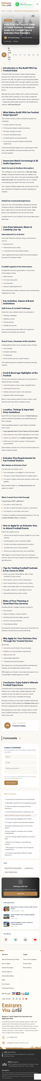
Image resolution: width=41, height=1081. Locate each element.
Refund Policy (27, 967)
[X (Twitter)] (15, 939)
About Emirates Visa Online (10, 959)
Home (3, 11)
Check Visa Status (7, 967)
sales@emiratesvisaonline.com (18, 1043)
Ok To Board (6, 984)
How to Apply (6, 963)
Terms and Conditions (30, 959)
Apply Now (20, 893)
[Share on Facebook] (20, 54)
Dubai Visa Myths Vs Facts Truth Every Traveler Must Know (22, 923)
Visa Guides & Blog (8, 976)
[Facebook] (5, 939)
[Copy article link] (37, 54)
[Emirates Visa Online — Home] (6, 4)
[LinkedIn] (25, 939)
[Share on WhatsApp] (33, 54)
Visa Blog (9, 11)
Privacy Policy (27, 963)
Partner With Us (7, 972)
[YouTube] (35, 939)
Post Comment (11, 783)
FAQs (3, 980)
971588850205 (12, 1037)
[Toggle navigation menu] (37, 4)
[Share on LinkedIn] (29, 54)
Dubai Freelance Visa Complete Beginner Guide (23, 915)
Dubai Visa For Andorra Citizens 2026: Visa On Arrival (24, 907)
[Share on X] (24, 54)
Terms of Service (14, 778)
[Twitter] (16, 998)
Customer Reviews (8, 988)
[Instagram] (23, 998)
